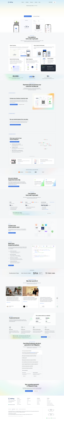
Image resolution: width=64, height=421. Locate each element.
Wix (27, 403)
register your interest (32, 352)
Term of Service (49, 400)
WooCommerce (29, 400)
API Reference (38, 399)
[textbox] (44, 252)
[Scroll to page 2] (32, 309)
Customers (36, 2)
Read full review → (9, 302)
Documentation (39, 400)
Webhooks (38, 403)
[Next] (57, 298)
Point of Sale (18, 400)
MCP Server (38, 404)
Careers (48, 399)
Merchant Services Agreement (50, 405)
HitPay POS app (46, 209)
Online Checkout (19, 399)
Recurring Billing (19, 404)
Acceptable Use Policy (49, 403)
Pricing (39, 2)
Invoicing (18, 403)
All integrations (29, 404)
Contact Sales (50, 2)
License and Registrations (50, 404)
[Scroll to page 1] (31, 309)
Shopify (28, 399)
